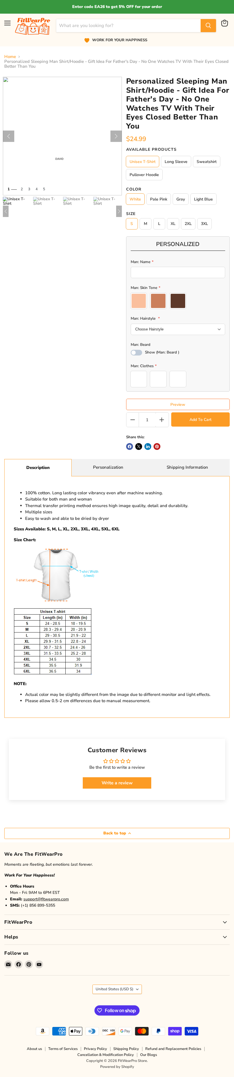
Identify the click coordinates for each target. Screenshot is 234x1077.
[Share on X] (138, 446)
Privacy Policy (95, 1048)
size (131, 214)
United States (114, 989)
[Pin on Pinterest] (157, 446)
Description (38, 467)
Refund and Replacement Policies (173, 1048)
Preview (177, 404)
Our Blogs (148, 1054)
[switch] (136, 352)
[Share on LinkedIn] (147, 446)
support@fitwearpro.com (46, 899)
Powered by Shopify (117, 1066)
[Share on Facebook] (129, 446)
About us (34, 1048)
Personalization (108, 467)
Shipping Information (187, 467)
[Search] (208, 25)
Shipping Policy (126, 1048)
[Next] (116, 136)
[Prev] (8, 136)
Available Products (151, 149)
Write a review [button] (117, 783)
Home (10, 56)
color (134, 189)
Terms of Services (63, 1048)
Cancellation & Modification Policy (105, 1054)
